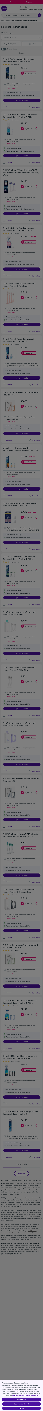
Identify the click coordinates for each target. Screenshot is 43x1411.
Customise (21, 1408)
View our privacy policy (32, 1395)
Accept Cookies (21, 1399)
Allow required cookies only (21, 1404)
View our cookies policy (18, 1395)
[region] (21, 1395)
